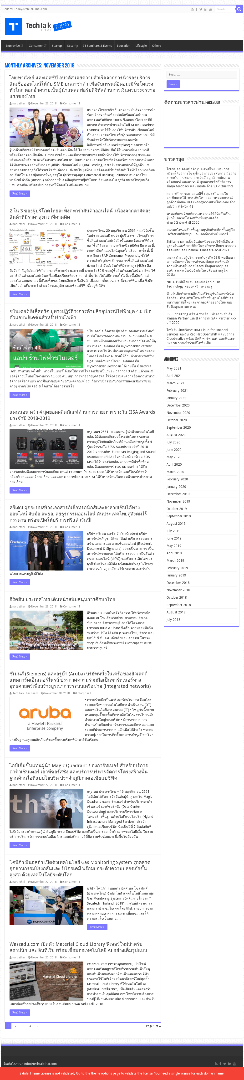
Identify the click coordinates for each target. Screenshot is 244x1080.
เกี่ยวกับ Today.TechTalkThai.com (25, 9)
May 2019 (174, 546)
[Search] (239, 9)
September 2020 (179, 427)
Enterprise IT (15, 45)
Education (123, 45)
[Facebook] (196, 9)
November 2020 (178, 413)
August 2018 (176, 612)
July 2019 (173, 531)
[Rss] (192, 9)
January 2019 (176, 575)
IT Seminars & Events (97, 45)
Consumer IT (38, 45)
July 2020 (173, 442)
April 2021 (174, 376)
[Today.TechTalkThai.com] (39, 25)
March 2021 (175, 383)
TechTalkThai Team (25, 693)
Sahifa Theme (30, 1073)
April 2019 (174, 553)
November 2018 (178, 590)
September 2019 (179, 516)
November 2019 (178, 501)
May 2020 (174, 457)
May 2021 (174, 368)
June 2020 (174, 450)
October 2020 (177, 420)
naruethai (18, 103)
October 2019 (177, 509)
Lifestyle (141, 45)
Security (72, 45)
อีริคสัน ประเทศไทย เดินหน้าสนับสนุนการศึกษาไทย (62, 599)
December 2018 (178, 583)
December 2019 (178, 494)
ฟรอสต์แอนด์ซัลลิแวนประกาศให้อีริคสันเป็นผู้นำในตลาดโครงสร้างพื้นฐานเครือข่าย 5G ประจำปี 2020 (199, 218)
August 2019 (176, 523)
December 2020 (178, 405)
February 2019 (177, 568)
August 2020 (176, 435)
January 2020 (176, 487)
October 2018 (177, 597)
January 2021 (176, 398)
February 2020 (177, 479)
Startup (57, 45)
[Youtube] (211, 9)
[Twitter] (201, 9)
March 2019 (175, 560)
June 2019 (174, 538)
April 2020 (174, 464)
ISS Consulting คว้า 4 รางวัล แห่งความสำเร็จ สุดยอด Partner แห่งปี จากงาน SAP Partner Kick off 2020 (201, 318)
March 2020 (175, 472)
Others (156, 45)
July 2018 (173, 620)
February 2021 (177, 390)
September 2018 (179, 605)
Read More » (19, 193)
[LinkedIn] (206, 9)
